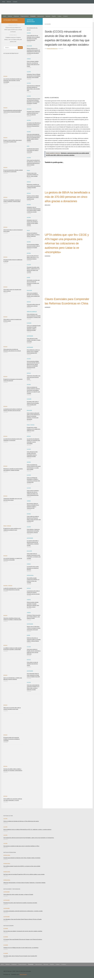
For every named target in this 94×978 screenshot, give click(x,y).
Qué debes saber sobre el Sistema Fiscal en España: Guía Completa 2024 (33, 403)
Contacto (15, 1)
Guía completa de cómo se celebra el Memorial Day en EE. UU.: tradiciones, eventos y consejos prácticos (27, 829)
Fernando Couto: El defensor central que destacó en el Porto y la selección (33, 113)
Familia (4, 525)
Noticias (9, 1)
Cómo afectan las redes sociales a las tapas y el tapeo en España (33, 340)
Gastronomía (30, 335)
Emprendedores (25, 16)
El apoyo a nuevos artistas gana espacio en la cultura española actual (33, 197)
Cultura (59, 16)
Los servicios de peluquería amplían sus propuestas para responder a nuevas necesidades (12, 80)
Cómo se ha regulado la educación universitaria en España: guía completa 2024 (33, 294)
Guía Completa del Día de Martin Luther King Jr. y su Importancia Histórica (33, 257)
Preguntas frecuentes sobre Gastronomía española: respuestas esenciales (20, 902)
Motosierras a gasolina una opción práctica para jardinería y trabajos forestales (33, 186)
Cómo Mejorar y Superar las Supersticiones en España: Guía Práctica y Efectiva (33, 531)
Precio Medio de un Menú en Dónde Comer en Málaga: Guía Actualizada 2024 (33, 351)
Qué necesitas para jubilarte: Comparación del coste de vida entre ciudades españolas (22, 931)
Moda (28, 146)
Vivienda (29, 58)
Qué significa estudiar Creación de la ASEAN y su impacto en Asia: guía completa (21, 866)
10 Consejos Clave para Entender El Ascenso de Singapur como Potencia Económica (22, 939)
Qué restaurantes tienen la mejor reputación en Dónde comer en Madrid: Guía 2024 (33, 675)
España (54, 16)
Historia (29, 120)
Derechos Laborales (32, 311)
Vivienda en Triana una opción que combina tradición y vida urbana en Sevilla (33, 617)
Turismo (29, 500)
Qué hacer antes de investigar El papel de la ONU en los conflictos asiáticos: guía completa (23, 874)
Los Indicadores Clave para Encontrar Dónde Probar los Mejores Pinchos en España (22, 919)
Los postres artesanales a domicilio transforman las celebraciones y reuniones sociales (23, 911)
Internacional (40, 16)
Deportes (29, 108)
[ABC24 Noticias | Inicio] (30, 9)
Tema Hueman (23, 974)
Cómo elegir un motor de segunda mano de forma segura (32, 664)
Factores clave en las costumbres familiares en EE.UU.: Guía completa (32, 174)
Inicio (3, 1)
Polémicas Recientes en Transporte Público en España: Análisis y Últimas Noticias (34, 639)
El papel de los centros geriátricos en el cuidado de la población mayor (33, 429)
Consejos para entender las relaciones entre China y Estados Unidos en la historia (21, 857)
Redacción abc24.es (52, 48)
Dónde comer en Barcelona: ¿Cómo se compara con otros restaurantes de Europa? (33, 628)
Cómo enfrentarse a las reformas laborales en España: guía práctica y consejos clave (34, 316)
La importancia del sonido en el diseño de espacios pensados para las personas (33, 592)
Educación (29, 45)
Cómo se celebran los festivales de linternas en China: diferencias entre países (21, 821)
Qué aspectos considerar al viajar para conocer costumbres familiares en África (21, 846)
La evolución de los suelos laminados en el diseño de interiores (33, 568)
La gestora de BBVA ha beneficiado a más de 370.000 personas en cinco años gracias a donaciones (67, 197)
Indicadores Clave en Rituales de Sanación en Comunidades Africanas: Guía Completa (33, 76)
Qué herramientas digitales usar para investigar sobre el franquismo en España (33, 246)
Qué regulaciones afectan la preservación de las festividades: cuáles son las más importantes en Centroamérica (28, 837)
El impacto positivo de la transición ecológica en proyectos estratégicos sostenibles (11, 739)
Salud (28, 230)
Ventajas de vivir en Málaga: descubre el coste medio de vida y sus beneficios (20, 947)
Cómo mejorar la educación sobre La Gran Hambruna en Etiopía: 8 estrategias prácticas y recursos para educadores (33, 416)
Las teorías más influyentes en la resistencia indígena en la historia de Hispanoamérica (34, 124)
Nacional (48, 16)
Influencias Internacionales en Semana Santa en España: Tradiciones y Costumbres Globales (24, 882)
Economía (32, 16)
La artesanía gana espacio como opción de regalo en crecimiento (33, 150)
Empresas (16, 16)
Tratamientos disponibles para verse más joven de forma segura (33, 377)
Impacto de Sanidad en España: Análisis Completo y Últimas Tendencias (33, 234)
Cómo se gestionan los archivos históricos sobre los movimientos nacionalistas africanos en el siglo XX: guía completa (33, 390)
